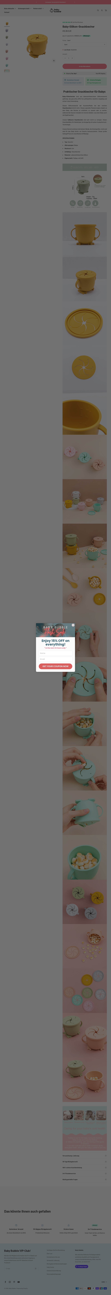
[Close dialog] (73, 625)
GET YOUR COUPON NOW (55, 666)
